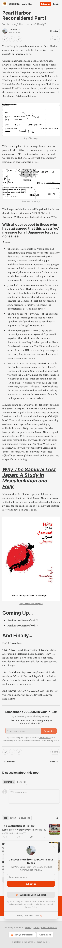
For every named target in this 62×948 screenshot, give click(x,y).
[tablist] (14, 782)
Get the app (45, 934)
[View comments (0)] (12, 39)
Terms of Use (44, 901)
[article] (31, 831)
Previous (11, 761)
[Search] (57, 818)
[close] (53, 847)
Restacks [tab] (21, 782)
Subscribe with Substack (33, 894)
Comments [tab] (9, 782)
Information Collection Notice (36, 904)
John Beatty (14, 30)
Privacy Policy (31, 907)
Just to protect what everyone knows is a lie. (24, 829)
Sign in (56, 4)
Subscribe (45, 4)
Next (52, 761)
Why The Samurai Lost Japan (31, 603)
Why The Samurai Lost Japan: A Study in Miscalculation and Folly (29, 477)
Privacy (28, 927)
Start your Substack (23, 934)
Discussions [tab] (24, 818)
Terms (37, 927)
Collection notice (49, 927)
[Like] (5, 39)
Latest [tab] (13, 818)
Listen (56, 31)
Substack (16, 942)
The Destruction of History (18, 825)
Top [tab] (5, 818)
